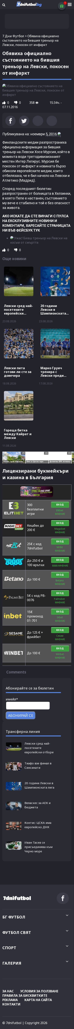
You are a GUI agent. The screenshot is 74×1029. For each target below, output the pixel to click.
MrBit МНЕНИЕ (60, 548)
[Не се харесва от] (16, 102)
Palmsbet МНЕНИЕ (60, 600)
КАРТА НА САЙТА (38, 1000)
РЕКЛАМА (10, 1000)
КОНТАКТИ (11, 1004)
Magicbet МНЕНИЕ (60, 530)
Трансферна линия (23, 731)
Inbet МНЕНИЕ (60, 619)
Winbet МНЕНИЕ (60, 655)
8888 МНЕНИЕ (60, 565)
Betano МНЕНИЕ (60, 582)
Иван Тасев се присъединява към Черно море (38, 846)
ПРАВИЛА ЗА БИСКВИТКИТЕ (24, 995)
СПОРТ (9, 947)
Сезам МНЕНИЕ (60, 637)
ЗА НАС (8, 991)
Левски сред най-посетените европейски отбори (38, 747)
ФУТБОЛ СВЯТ (16, 932)
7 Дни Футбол (13, 36)
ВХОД (60, 504)
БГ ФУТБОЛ (13, 917)
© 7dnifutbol (12, 1023)
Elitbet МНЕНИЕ (60, 512)
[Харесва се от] (4, 102)
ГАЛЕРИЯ (11, 963)
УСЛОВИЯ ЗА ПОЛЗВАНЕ (39, 991)
